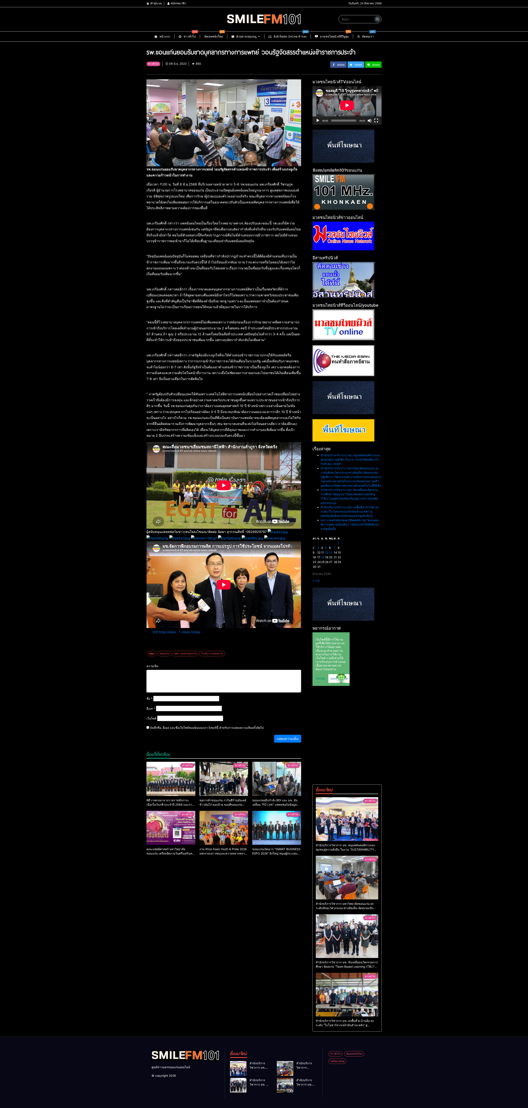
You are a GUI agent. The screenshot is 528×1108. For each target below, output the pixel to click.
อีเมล (150, 708)
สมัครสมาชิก (178, 3)
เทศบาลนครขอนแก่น (185, 653)
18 (322, 557)
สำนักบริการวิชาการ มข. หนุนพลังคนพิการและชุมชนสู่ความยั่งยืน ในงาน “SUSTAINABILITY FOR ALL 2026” (350, 459)
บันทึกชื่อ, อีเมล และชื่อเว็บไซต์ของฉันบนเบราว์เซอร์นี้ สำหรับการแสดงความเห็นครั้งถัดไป (207, 727)
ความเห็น (152, 666)
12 (326, 552)
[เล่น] (318, 121)
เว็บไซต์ (151, 718)
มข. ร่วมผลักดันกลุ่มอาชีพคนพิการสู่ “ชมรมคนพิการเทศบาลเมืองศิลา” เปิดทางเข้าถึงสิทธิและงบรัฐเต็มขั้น (350, 524)
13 (330, 552)
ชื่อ (149, 698)
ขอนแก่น (164, 653)
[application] (347, 105)
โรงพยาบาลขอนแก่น (212, 653)
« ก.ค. (316, 580)
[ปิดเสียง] (370, 121)
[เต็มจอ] (376, 121)
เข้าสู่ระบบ (155, 3)
